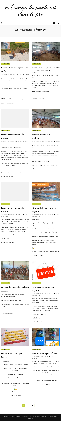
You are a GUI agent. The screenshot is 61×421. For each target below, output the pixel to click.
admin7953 (6, 74)
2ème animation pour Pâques (44, 353)
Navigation (8, 23)
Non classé (6, 130)
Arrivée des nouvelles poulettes (46, 67)
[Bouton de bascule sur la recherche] (58, 23)
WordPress (30, 418)
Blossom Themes (47, 416)
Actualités (6, 63)
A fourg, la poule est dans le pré (30, 10)
